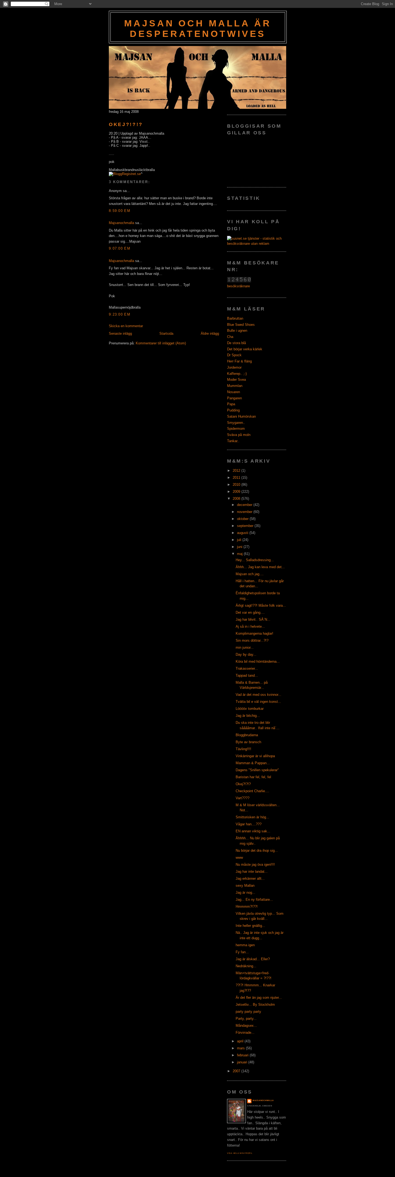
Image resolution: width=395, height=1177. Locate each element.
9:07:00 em (119, 248)
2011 (237, 478)
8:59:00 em (119, 211)
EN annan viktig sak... (253, 831)
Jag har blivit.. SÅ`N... (253, 619)
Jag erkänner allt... (250, 878)
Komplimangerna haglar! (254, 633)
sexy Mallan (245, 885)
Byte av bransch (248, 742)
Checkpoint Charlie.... (252, 791)
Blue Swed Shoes (241, 325)
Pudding (233, 410)
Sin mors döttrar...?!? (252, 640)
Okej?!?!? (126, 124)
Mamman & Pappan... (253, 763)
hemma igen (245, 945)
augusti (243, 533)
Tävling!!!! (243, 749)
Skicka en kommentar (126, 326)
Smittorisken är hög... (252, 817)
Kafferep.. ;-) (237, 374)
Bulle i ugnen (237, 331)
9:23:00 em (119, 314)
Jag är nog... (245, 892)
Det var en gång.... (250, 612)
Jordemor (234, 367)
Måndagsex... (246, 1026)
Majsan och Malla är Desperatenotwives (197, 28)
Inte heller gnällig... (250, 926)
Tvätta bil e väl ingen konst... (258, 702)
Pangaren (234, 398)
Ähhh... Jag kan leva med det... (260, 567)
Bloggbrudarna (247, 735)
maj (240, 554)
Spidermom (236, 429)
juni (240, 547)
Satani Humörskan (241, 416)
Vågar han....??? (248, 824)
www (239, 857)
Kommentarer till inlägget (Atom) (161, 343)
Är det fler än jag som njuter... (259, 998)
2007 (237, 1071)
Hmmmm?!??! (247, 906)
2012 (237, 471)
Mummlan (234, 386)
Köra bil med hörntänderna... (258, 661)
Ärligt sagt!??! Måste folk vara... (261, 605)
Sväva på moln (238, 435)
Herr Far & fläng (239, 361)
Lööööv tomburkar (250, 709)
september (245, 526)
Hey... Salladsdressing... (255, 560)
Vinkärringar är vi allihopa (255, 756)
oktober (243, 519)
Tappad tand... (247, 675)
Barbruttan (235, 318)
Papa (231, 404)
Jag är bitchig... (248, 716)
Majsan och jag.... (250, 574)
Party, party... (246, 1019)
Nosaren (233, 392)
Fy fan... (242, 952)
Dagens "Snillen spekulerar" (257, 770)
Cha (230, 337)
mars (241, 1048)
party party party (248, 1012)
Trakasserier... (247, 668)
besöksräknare (238, 286)
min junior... (245, 647)
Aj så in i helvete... (250, 626)
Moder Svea (236, 380)
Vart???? (242, 798)
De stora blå (236, 343)
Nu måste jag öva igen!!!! (255, 864)
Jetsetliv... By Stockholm (255, 1005)
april (241, 1041)
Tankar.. (233, 441)
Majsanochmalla (121, 223)
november (245, 512)
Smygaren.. (236, 423)
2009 (237, 492)
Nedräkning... (246, 966)
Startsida (166, 333)
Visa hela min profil (240, 1153)
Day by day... (246, 654)
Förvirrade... (245, 1033)
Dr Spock (234, 355)
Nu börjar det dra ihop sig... (257, 850)
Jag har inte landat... (252, 871)
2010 (237, 485)
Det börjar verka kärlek (244, 349)
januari (242, 1062)
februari (243, 1055)
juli (239, 540)
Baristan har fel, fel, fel (253, 777)
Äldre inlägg (210, 333)
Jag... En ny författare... (254, 899)
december (245, 505)
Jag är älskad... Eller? (253, 959)
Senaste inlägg (120, 333)
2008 (237, 499)
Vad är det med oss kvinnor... (258, 695)
